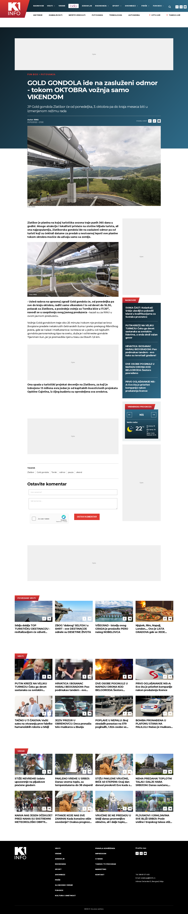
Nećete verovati (77, 15)
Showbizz (130, 6)
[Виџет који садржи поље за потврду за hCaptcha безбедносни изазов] (49, 518)
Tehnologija (115, 15)
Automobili (134, 15)
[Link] (154, 121)
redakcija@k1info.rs (148, 878)
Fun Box (157, 6)
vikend (79, 472)
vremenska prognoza (140, 407)
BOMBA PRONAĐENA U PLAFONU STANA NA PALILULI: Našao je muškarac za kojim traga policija (154, 724)
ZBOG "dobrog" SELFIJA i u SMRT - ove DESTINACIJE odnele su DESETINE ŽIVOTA (73, 629)
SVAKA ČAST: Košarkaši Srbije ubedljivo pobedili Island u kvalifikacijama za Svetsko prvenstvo (140, 312)
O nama (99, 859)
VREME (62, 6)
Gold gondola (43, 472)
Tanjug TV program (105, 864)
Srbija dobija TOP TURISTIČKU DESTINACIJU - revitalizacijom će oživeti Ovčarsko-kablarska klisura (32, 629)
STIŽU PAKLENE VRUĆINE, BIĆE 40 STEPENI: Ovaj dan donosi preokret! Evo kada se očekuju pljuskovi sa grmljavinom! (113, 782)
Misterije (37, 15)
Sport (115, 6)
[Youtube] (185, 6)
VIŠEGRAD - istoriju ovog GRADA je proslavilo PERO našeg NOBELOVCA (111, 629)
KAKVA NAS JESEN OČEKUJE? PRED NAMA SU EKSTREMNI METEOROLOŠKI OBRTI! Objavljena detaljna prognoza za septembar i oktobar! (33, 819)
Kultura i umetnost (65, 895)
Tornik (54, 472)
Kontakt (99, 875)
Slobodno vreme (64, 885)
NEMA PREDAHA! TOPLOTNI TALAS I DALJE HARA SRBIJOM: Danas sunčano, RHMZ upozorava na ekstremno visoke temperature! (154, 782)
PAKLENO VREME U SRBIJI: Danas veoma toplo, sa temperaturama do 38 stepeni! (74, 782)
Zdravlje (87, 6)
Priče (144, 6)
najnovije (38, 6)
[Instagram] (181, 6)
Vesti (50, 6)
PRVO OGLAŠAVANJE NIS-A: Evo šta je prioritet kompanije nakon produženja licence (140, 386)
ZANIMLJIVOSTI (55, 15)
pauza (70, 472)
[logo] (33, 874)
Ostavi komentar (87, 517)
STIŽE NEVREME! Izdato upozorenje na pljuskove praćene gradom (30, 782)
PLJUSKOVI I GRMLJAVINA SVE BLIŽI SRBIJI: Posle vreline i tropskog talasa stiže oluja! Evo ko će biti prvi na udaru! (154, 819)
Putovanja (97, 15)
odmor (62, 472)
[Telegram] (159, 121)
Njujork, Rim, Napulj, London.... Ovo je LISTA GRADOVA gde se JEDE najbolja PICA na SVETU (150, 629)
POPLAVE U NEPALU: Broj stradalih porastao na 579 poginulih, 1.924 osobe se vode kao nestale (111, 724)
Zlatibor (30, 472)
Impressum (100, 854)
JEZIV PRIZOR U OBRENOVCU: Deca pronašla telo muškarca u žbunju (73, 723)
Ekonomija (101, 6)
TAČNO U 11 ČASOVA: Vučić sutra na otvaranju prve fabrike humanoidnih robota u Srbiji (33, 723)
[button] (129, 414)
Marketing (100, 869)
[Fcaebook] (150, 121)
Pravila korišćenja (105, 848)
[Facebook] (177, 6)
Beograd (141, 414)
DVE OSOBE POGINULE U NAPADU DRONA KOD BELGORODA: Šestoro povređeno (139, 369)
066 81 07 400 (144, 874)
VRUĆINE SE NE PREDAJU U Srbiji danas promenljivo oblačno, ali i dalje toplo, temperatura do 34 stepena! (113, 819)
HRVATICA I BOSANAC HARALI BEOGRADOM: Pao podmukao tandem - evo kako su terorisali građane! (141, 351)
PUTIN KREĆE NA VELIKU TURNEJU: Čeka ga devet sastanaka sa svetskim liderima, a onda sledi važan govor (141, 331)
